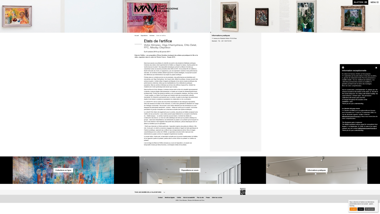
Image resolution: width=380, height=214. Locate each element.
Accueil (137, 35)
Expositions (144, 35)
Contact (160, 197)
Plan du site (200, 197)
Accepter (353, 209)
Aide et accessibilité (189, 197)
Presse (208, 197)
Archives (152, 35)
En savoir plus (370, 209)
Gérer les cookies (217, 197)
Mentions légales (170, 197)
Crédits (179, 197)
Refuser (361, 209)
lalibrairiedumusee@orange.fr (351, 116)
